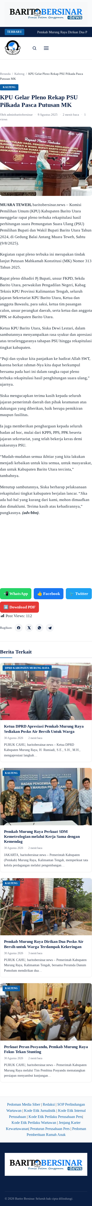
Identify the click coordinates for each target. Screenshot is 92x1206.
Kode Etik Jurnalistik (39, 1111)
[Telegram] (50, 628)
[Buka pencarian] (34, 48)
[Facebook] (19, 628)
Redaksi (49, 1104)
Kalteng (19, 74)
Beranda (5, 74)
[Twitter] (29, 628)
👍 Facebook (48, 593)
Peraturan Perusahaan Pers (50, 1129)
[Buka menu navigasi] (46, 48)
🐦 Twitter (78, 593)
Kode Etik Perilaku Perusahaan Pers (55, 1117)
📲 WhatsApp (16, 593)
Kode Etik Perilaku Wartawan (34, 1123)
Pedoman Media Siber (23, 1104)
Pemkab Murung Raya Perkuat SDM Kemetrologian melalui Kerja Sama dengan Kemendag (42, 836)
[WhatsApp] (39, 628)
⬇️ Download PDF (19, 607)
